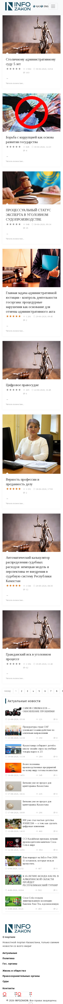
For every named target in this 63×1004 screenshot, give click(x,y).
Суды (6, 981)
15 (27, 228)
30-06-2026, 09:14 (42, 224)
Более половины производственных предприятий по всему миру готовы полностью (40, 767)
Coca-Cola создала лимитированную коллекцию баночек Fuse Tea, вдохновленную (41, 901)
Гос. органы (10, 963)
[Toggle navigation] (53, 6)
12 (27, 589)
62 (27, 667)
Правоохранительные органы (21, 976)
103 (27, 72)
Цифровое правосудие (22, 385)
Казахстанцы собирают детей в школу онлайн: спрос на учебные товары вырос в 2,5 (39, 748)
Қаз (38, 6)
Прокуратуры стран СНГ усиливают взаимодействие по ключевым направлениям (38, 730)
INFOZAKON (21, 1000)
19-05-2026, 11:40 (44, 664)
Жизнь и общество (14, 970)
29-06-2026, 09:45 (44, 316)
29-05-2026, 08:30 (44, 586)
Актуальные (10, 953)
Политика (8, 958)
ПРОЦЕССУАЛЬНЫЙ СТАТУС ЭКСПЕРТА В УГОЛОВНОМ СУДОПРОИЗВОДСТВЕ (28, 214)
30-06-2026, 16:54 (44, 69)
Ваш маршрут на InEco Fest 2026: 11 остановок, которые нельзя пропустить (40, 860)
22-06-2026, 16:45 (42, 390)
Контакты (8, 988)
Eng (46, 6)
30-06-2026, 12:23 (42, 147)
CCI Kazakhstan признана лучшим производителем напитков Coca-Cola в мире (40, 842)
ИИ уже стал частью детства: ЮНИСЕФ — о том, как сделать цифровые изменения (40, 823)
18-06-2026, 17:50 (44, 489)
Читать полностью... (15, 83)
